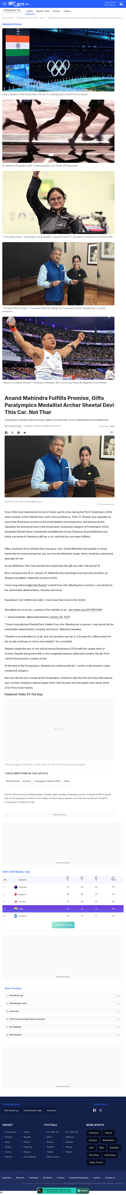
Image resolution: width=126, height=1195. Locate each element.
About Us (20, 1178)
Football (31, 794)
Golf (91, 1147)
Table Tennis (96, 1162)
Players (27, 1152)
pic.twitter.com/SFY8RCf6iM (85, 609)
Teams (8, 1152)
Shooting (94, 1155)
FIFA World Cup (16, 995)
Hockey (93, 1140)
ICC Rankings (15, 1027)
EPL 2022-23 (72, 1132)
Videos (67, 11)
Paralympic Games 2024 (26, 18)
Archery (27, 781)
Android (24, 802)
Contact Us (110, 1178)
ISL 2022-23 (53, 1132)
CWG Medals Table (18, 1003)
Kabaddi (114, 1147)
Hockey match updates (55, 794)
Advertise (6, 1178)
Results (27, 1137)
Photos (56, 11)
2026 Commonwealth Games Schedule (27, 1019)
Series (27, 1132)
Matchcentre (53, 1156)
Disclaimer (48, 1178)
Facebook (20, 798)
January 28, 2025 (59, 616)
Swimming (109, 1155)
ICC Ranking (29, 1156)
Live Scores (10, 1132)
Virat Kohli (14, 1011)
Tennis (108, 1133)
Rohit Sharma (15, 1035)
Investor (61, 1178)
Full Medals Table (63, 925)
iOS (32, 802)
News (30, 11)
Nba (101, 1147)
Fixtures (8, 1137)
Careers (96, 1178)
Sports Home (7, 18)
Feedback (33, 1178)
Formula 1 (94, 1133)
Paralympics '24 (11, 11)
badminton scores (76, 794)
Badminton (108, 1140)
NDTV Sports (105, 794)
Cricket (22, 794)
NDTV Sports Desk (13, 426)
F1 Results (91, 794)
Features (28, 1147)
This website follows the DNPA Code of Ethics (43, 1183)
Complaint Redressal (78, 1178)
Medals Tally (42, 11)
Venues (8, 1156)
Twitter (45, 798)
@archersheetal (37, 585)
